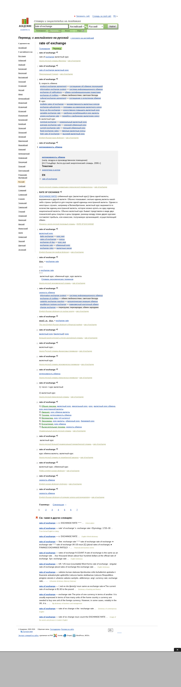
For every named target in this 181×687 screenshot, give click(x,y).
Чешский (21, 241)
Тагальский (22, 203)
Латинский (22, 128)
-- (66, 187)
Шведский (22, 245)
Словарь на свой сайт (101, 16)
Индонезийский (23, 98)
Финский (21, 224)
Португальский (23, 170)
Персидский (22, 162)
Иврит (20, 94)
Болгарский (22, 69)
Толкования (41, 31)
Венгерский (22, 73)
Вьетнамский (23, 77)
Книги (67, 31)
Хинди (20, 233)
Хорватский (22, 237)
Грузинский (22, 86)
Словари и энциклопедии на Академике (57, 21)
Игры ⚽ (80, 31)
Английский (22, 48)
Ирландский (22, 103)
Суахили (21, 199)
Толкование (44, 48)
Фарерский (22, 220)
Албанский (22, 60)
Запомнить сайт (83, 16)
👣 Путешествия (27, 631)
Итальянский (23, 115)
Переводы (54, 31)
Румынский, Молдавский (22, 176)
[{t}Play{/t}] (57, 52)
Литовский (22, 137)
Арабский (21, 65)
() (64, 418)
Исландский (22, 107)
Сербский (21, 186)
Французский (23, 228)
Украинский (22, 216)
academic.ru (25, 30)
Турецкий (21, 211)
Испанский (22, 111)
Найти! (112, 26)
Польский (21, 166)
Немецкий (22, 149)
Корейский (22, 124)
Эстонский (22, 250)
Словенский (22, 194)
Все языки (22, 56)
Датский (21, 90)
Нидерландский (24, 153)
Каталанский (22, 120)
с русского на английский (82, 38)
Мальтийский (23, 145)
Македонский (23, 141)
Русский (21, 182)
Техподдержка (55, 629)
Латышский (22, 132)
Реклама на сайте (67, 629)
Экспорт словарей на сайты (28, 635)
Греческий (22, 81)
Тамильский (22, 207)
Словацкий (22, 190)
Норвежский (22, 158)
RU (114, 16)
